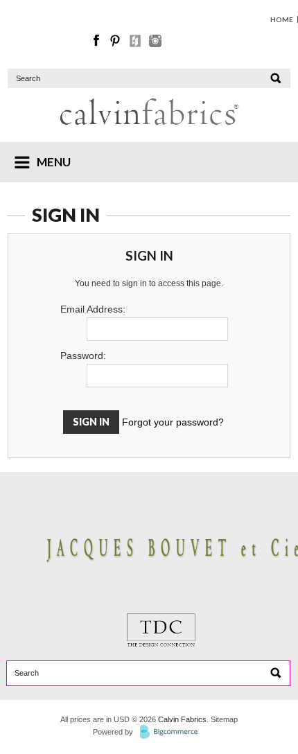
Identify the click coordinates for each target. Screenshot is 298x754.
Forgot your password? (173, 422)
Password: (83, 355)
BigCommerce (173, 732)
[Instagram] (155, 43)
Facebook (97, 41)
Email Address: (92, 309)
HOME (281, 19)
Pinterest (116, 41)
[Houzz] (136, 43)
